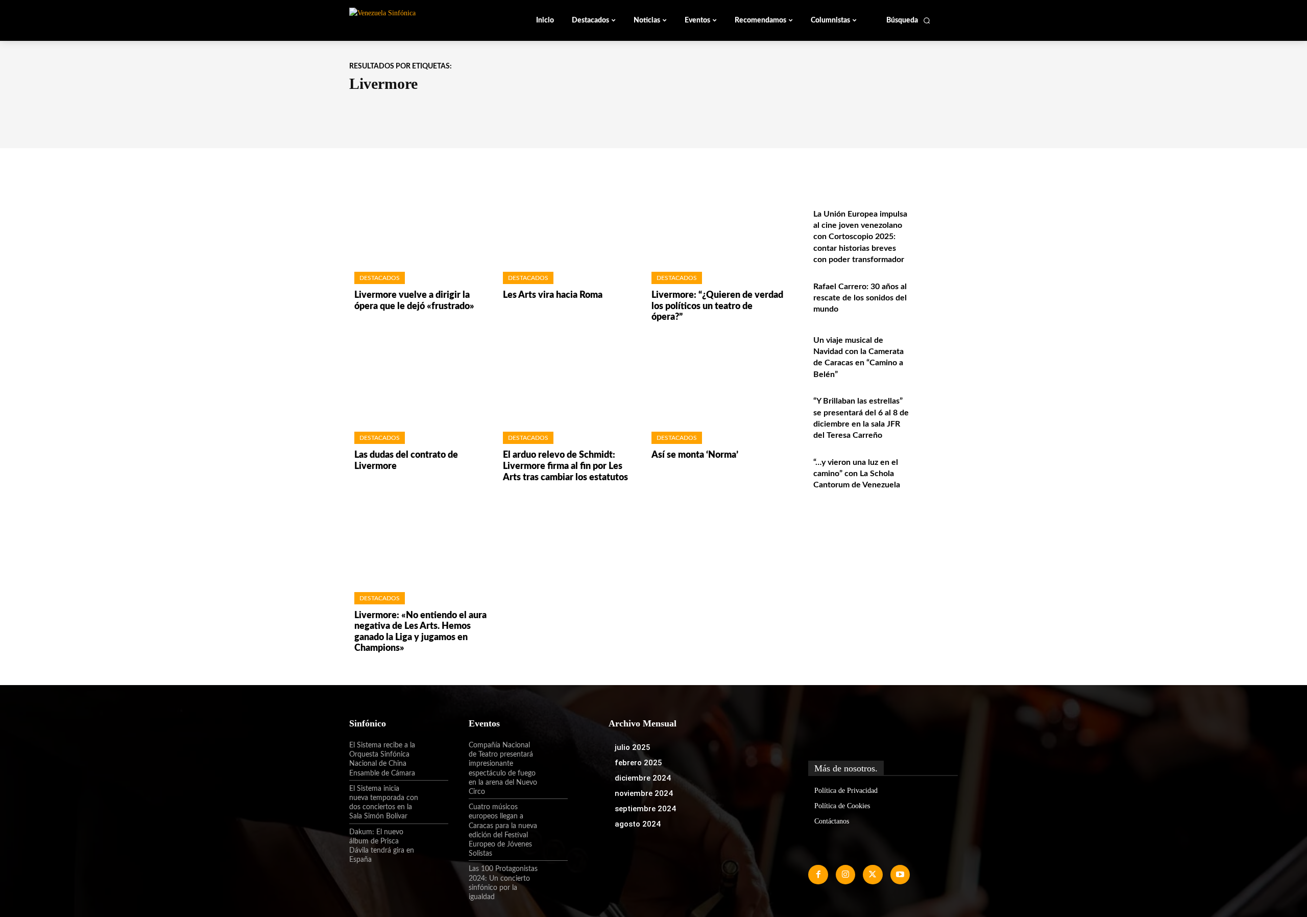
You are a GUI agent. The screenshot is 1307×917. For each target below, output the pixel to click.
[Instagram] (845, 874)
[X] (872, 874)
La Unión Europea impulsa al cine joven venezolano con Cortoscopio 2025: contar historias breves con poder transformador (860, 237)
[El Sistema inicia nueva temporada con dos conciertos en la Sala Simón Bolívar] (433, 797)
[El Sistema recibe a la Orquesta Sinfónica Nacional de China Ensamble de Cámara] (433, 754)
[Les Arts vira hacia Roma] (567, 220)
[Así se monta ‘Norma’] (715, 380)
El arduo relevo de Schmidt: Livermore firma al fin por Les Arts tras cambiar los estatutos (565, 466)
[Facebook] (818, 874)
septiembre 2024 (645, 808)
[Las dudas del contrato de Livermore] (418, 380)
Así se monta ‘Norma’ (694, 455)
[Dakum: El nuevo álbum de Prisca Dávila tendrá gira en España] (433, 841)
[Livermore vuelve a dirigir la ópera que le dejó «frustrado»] (418, 220)
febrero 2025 (638, 762)
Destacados (379, 278)
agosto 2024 (638, 824)
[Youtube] (900, 874)
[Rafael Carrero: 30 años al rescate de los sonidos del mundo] (936, 297)
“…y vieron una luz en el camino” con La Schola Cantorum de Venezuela (856, 473)
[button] (908, 20)
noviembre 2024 (644, 793)
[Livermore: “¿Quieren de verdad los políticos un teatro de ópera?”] (715, 220)
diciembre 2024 (643, 778)
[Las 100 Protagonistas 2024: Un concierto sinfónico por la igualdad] (553, 877)
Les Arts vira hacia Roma (552, 295)
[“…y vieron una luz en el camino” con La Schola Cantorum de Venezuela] (936, 473)
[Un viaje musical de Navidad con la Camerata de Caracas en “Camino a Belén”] (936, 351)
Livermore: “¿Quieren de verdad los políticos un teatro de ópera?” (717, 306)
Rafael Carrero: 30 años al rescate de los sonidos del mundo (860, 298)
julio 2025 (632, 747)
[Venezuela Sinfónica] (417, 20)
